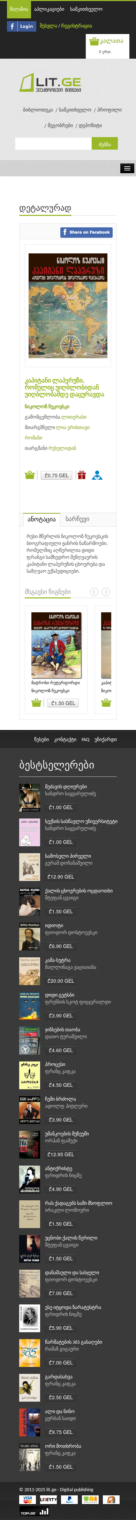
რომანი (33, 438)
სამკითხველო (86, 9)
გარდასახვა (59, 1377)
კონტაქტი (65, 739)
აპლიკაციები (49, 9)
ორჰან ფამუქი (61, 1141)
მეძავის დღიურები (66, 787)
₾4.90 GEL (61, 1188)
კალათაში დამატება (31, 475)
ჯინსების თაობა (62, 1030)
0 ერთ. (105, 51)
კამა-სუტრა (57, 960)
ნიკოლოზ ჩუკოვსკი (47, 407)
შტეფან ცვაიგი (61, 898)
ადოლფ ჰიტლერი (66, 1106)
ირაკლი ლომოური (67, 1210)
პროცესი (55, 1064)
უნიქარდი (106, 739)
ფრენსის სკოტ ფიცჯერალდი (78, 1002)
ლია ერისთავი (73, 427)
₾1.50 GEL (63, 702)
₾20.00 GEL (60, 980)
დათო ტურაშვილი (66, 1037)
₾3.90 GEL (61, 1015)
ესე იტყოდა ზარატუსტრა (73, 1307)
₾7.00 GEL (61, 1293)
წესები (41, 739)
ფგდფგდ (98, 475)
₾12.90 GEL (60, 876)
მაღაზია (19, 9)
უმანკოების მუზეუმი (67, 1134)
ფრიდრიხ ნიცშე (63, 1175)
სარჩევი (77, 519)
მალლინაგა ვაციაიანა (70, 967)
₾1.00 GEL (61, 807)
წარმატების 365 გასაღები (73, 1342)
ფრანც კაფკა (60, 1071)
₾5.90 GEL (61, 1327)
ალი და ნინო (60, 1411)
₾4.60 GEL (61, 1050)
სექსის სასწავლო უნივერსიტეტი (81, 821)
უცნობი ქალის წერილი (71, 1238)
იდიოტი (54, 926)
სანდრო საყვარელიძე (70, 794)
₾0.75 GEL (57, 475)
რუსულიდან (62, 448)
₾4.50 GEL (61, 1084)
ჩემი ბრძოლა (60, 1099)
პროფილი (109, 110)
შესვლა (48, 26)
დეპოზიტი (90, 125)
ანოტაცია (42, 520)
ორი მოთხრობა (63, 1446)
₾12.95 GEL (60, 1154)
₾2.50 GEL (61, 1397)
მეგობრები (60, 125)
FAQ (85, 739)
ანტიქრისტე (58, 1169)
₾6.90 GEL (61, 945)
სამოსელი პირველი (68, 856)
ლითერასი (73, 417)
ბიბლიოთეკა (38, 110)
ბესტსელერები (57, 766)
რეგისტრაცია (76, 26)
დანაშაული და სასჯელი (72, 1273)
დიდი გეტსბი (59, 995)
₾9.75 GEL (61, 1431)
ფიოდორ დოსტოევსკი (71, 932)
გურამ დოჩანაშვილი (68, 863)
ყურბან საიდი (60, 1418)
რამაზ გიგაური (62, 1349)
